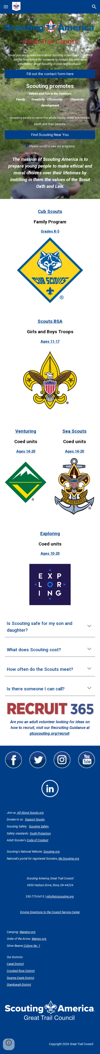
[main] (50, 41)
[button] (6, 6)
